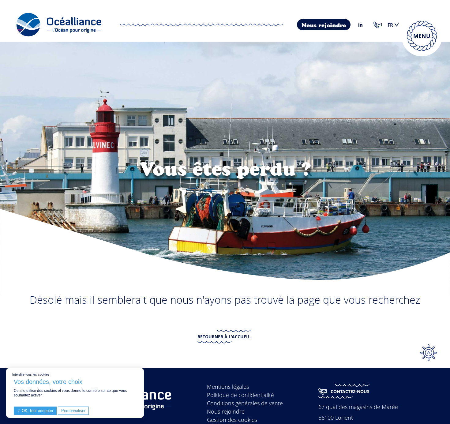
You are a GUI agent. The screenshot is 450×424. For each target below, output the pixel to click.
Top (428, 352)
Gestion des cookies (232, 419)
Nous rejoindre (324, 25)
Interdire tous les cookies (31, 374)
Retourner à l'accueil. (224, 337)
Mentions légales (228, 386)
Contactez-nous (350, 391)
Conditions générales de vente (245, 403)
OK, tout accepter (37, 410)
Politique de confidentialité (240, 395)
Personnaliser (73, 410)
